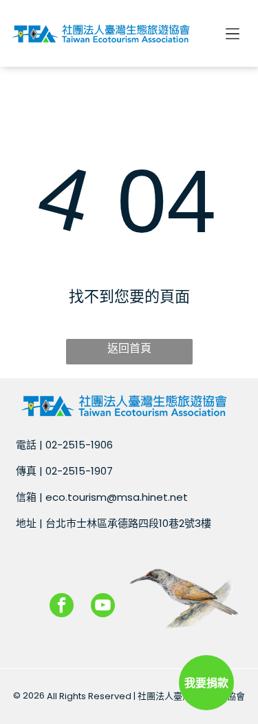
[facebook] (62, 607)
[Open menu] (232, 34)
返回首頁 (129, 348)
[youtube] (103, 607)
